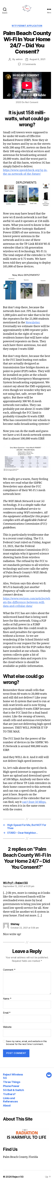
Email (6, 1012)
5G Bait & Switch (13, 1090)
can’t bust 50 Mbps (34, 802)
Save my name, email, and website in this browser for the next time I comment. (26, 1042)
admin (19, 59)
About (7, 1105)
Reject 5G (18, 1176)
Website (7, 1027)
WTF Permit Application (27, 25)
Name (7, 998)
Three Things (11, 1082)
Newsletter (32, 322)
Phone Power (11, 1086)
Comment (9, 970)
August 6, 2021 (37, 59)
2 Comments (29, 64)
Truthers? (9, 1094)
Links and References (10, 1100)
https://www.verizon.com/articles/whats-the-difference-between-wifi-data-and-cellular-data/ (26, 602)
